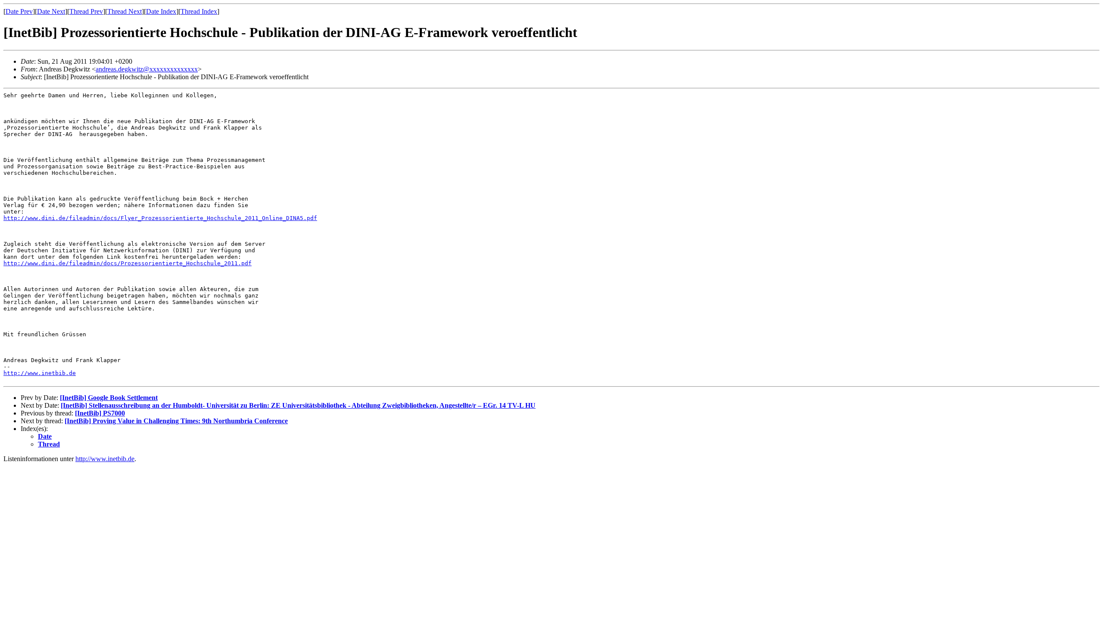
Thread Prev (86, 11)
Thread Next (124, 11)
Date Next (51, 11)
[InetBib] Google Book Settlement (109, 397)
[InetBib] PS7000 (100, 413)
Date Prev (19, 11)
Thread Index (199, 11)
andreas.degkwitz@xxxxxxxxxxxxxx (147, 69)
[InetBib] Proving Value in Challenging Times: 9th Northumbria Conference (176, 421)
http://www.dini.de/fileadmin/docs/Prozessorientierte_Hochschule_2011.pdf (127, 263)
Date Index (161, 11)
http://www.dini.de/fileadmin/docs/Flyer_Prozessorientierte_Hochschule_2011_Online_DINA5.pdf (160, 218)
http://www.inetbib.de (39, 373)
